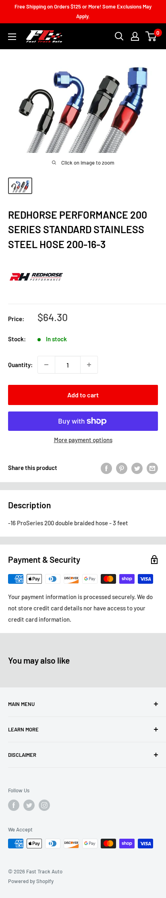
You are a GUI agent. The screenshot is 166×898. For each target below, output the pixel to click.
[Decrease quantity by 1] (46, 364)
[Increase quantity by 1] (89, 364)
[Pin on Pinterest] (121, 468)
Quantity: (20, 364)
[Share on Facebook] (106, 468)
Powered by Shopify (31, 881)
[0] (151, 36)
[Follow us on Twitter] (29, 805)
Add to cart (83, 395)
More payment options (83, 439)
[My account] (135, 36)
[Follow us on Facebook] (13, 805)
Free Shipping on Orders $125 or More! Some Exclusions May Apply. (83, 11)
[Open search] (119, 36)
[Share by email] (152, 468)
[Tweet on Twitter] (137, 468)
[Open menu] (12, 36)
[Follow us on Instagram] (44, 805)
